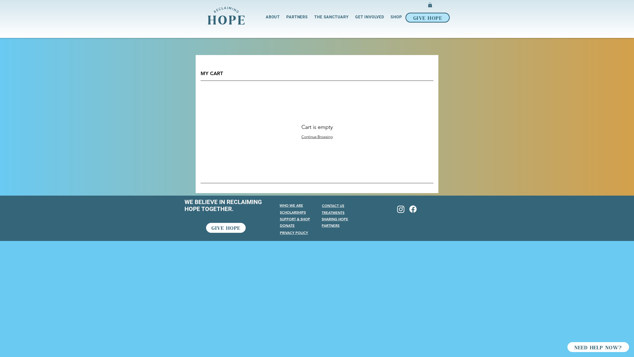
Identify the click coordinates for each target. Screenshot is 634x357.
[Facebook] (413, 209)
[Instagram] (401, 209)
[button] (430, 4)
